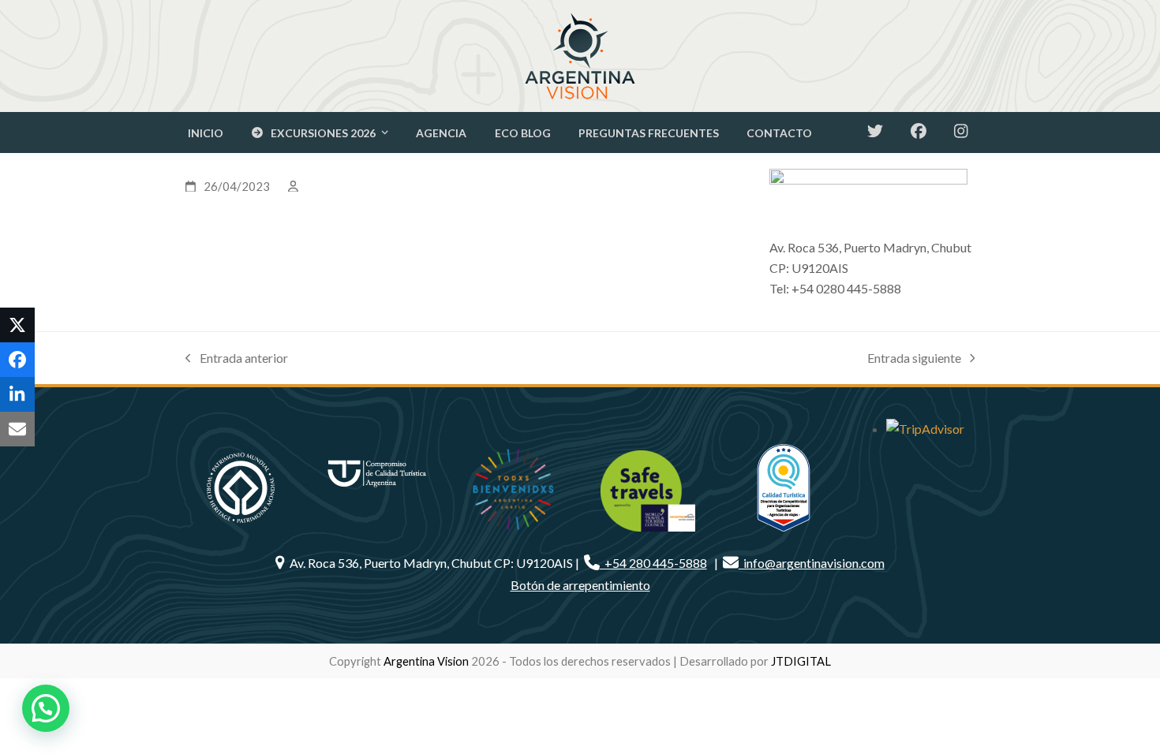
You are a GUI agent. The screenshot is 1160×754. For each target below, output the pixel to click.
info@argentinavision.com (812, 562)
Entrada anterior (236, 359)
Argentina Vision (426, 661)
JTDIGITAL (801, 661)
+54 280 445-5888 (653, 562)
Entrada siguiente (914, 359)
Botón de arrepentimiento (580, 584)
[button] (17, 325)
